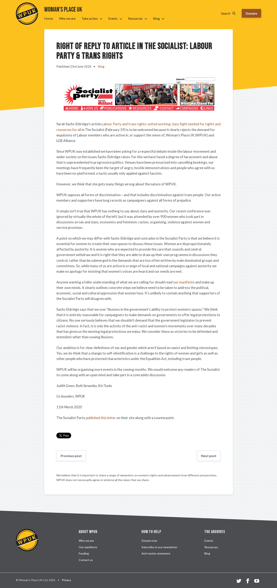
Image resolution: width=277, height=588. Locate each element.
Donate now (149, 540)
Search (225, 13)
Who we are (67, 18)
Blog (156, 18)
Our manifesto (88, 547)
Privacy (66, 580)
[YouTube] (256, 581)
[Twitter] (238, 581)
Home (48, 18)
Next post (208, 456)
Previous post (71, 456)
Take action (90, 18)
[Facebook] (247, 581)
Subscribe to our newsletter (159, 547)
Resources (135, 18)
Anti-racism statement (156, 553)
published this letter (101, 418)
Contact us (86, 560)
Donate (251, 13)
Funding (84, 553)
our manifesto (184, 282)
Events (113, 18)
